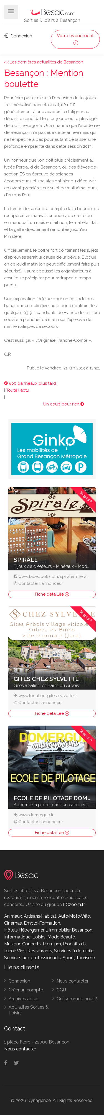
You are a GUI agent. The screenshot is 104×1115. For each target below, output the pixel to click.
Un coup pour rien (61, 404)
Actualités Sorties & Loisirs (29, 1010)
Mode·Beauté (61, 937)
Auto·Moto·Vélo (74, 916)
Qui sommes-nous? (77, 998)
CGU (61, 989)
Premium (52, 943)
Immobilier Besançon (70, 930)
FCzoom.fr (74, 904)
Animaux (13, 916)
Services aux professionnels (32, 957)
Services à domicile (73, 950)
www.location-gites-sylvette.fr (48, 695)
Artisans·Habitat (40, 916)
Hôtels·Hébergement (25, 930)
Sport (68, 957)
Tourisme (85, 957)
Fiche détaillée (50, 594)
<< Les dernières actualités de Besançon (43, 62)
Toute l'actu (17, 390)
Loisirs (38, 937)
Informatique (17, 937)
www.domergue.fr (36, 814)
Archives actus (24, 998)
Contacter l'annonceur (40, 583)
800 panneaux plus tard (32, 383)
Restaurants (39, 950)
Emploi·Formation (42, 923)
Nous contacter (72, 981)
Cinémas (13, 923)
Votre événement (75, 35)
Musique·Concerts (22, 943)
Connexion (20, 36)
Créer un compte (26, 989)
